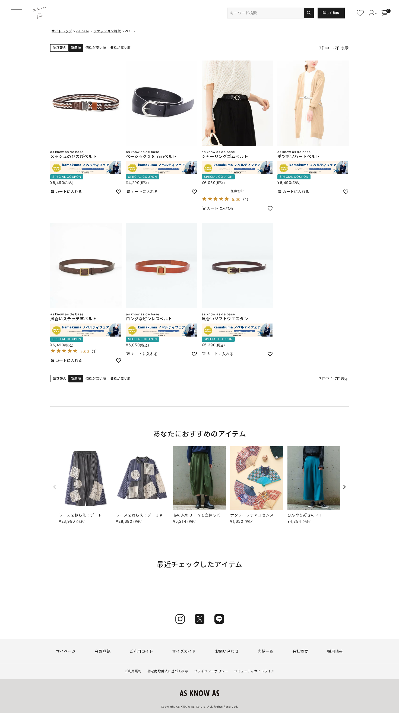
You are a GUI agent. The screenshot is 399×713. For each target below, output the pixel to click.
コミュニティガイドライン (254, 671)
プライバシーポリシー (211, 671)
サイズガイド (184, 651)
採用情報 (335, 651)
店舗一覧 (265, 651)
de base (82, 31)
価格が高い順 (120, 48)
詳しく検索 (331, 13)
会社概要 (300, 651)
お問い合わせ (227, 651)
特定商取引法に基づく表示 (167, 671)
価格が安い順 (96, 48)
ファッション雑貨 (107, 31)
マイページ (66, 651)
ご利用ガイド (141, 651)
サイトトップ (62, 31)
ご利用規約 (133, 671)
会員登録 (102, 651)
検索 (309, 13)
